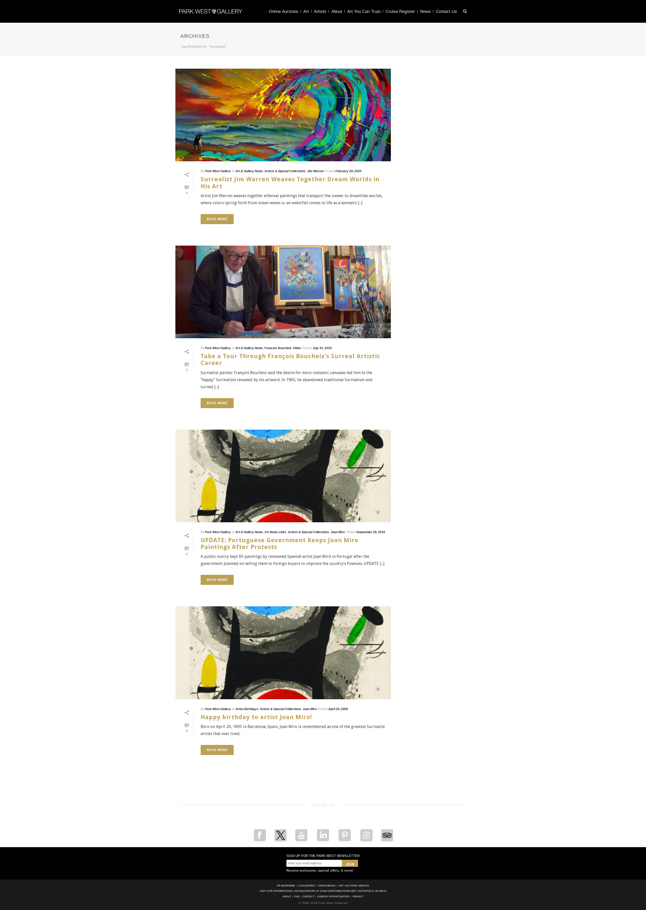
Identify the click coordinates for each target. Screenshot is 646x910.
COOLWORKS (306, 885)
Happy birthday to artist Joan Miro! (256, 717)
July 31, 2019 (322, 348)
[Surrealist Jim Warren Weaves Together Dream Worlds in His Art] (283, 115)
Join (350, 864)
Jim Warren (315, 171)
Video (297, 348)
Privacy (358, 896)
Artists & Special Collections (285, 171)
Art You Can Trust (364, 11)
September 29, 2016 (370, 532)
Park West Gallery (218, 171)
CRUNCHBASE (327, 885)
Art (306, 11)
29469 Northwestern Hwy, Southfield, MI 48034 (353, 891)
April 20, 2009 (338, 709)
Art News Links (275, 532)
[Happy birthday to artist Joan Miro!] (283, 652)
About (336, 11)
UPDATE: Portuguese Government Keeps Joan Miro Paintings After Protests (279, 544)
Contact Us (446, 11)
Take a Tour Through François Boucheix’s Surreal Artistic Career (290, 360)
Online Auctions (283, 11)
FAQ (296, 896)
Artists (320, 11)
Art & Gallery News (249, 171)
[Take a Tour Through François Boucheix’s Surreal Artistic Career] (283, 292)
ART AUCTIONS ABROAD (354, 885)
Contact (308, 896)
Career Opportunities (333, 896)
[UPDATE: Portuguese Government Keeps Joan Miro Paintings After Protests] (283, 476)
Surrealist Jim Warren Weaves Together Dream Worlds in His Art (290, 183)
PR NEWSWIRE (286, 885)
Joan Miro (338, 532)
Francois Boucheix (277, 348)
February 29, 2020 (348, 171)
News (425, 11)
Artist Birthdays (246, 709)
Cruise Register (400, 11)
